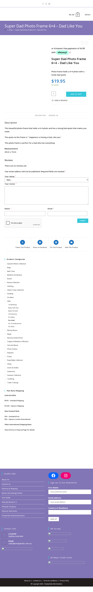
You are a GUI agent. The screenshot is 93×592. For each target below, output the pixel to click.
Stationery (11, 371)
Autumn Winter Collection (16, 264)
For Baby (11, 317)
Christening (12, 314)
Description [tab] (40, 115)
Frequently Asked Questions (13, 515)
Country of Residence (58, 508)
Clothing (10, 286)
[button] (59, 100)
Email (51, 208)
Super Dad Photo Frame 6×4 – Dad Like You (30, 30)
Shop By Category (9, 506)
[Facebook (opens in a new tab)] (43, 3)
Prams (9, 356)
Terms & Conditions (50, 581)
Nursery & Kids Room (15, 338)
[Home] (5, 30)
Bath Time (11, 271)
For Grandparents (14, 323)
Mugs (9, 334)
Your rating (10, 176)
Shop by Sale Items (9, 511)
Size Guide (6, 497)
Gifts (9, 301)
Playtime (10, 353)
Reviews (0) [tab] (53, 115)
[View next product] (86, 43)
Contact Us (6, 484)
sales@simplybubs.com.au (20, 543)
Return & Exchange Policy (12, 493)
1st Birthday (12, 305)
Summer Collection (14, 375)
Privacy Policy (64, 581)
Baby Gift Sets (13, 308)
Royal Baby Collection (15, 360)
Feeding (10, 293)
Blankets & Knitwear (14, 275)
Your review (10, 184)
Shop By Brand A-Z (9, 502)
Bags (9, 267)
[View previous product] (82, 43)
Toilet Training (12, 382)
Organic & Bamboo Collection (17, 341)
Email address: (54, 498)
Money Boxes (12, 330)
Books (9, 279)
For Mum (10, 297)
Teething (10, 379)
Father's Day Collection (15, 290)
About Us (5, 479)
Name (8, 208)
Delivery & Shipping (15, 430)
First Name (53, 487)
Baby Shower (13, 311)
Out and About (12, 345)
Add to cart (76, 94)
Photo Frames (12, 349)
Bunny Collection (13, 282)
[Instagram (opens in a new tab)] (46, 3)
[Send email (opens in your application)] (49, 3)
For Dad (11, 320)
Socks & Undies (13, 368)
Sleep (9, 364)
